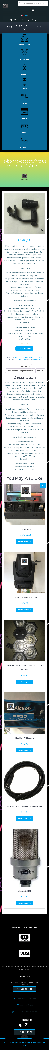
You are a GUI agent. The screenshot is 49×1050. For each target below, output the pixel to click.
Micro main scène (26, 357)
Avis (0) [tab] (40, 371)
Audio (19, 360)
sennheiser (37, 360)
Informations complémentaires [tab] (20, 371)
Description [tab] (25, 366)
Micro (17, 357)
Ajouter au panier (24, 349)
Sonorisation (38, 357)
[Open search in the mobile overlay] (33, 3)
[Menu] (33, 10)
